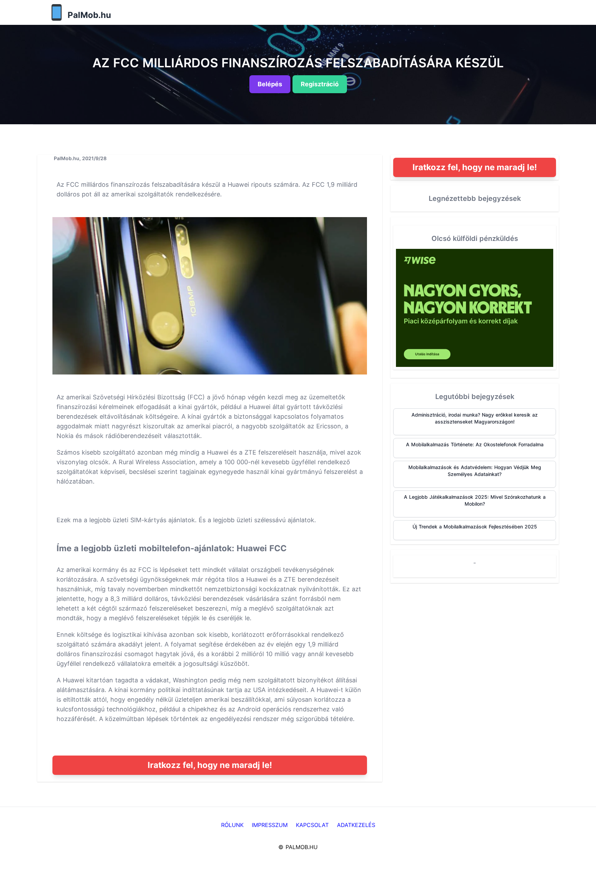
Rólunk (232, 824)
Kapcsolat (312, 824)
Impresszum (270, 824)
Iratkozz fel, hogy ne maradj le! (210, 765)
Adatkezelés (356, 824)
